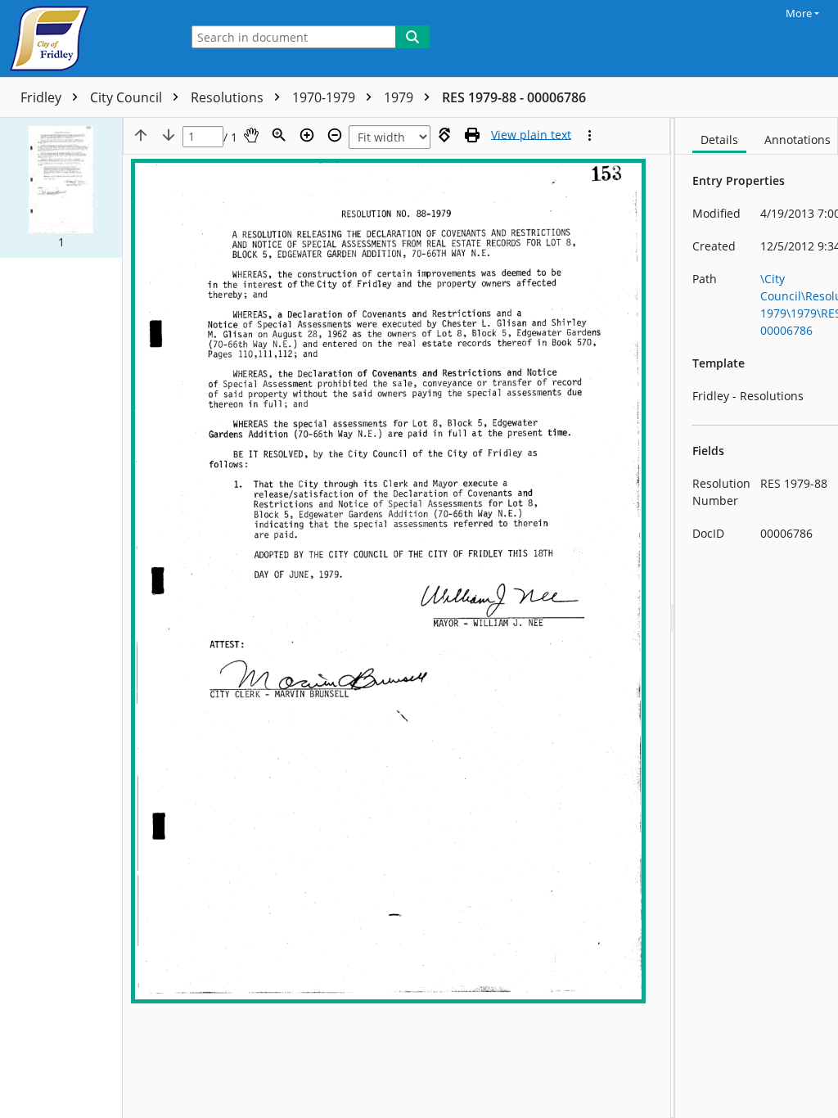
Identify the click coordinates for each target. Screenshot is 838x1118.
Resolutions (229, 97)
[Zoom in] (307, 135)
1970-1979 (325, 97)
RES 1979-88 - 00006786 (514, 97)
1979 (400, 97)
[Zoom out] (335, 135)
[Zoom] (279, 135)
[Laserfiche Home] (86, 38)
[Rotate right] (444, 135)
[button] (61, 188)
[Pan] (251, 135)
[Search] (412, 36)
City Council (127, 97)
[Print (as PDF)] (472, 135)
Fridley (42, 97)
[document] (756, 618)
